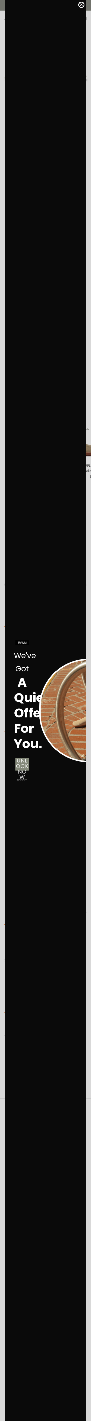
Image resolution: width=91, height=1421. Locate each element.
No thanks (22, 778)
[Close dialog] (81, 4)
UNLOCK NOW (22, 764)
